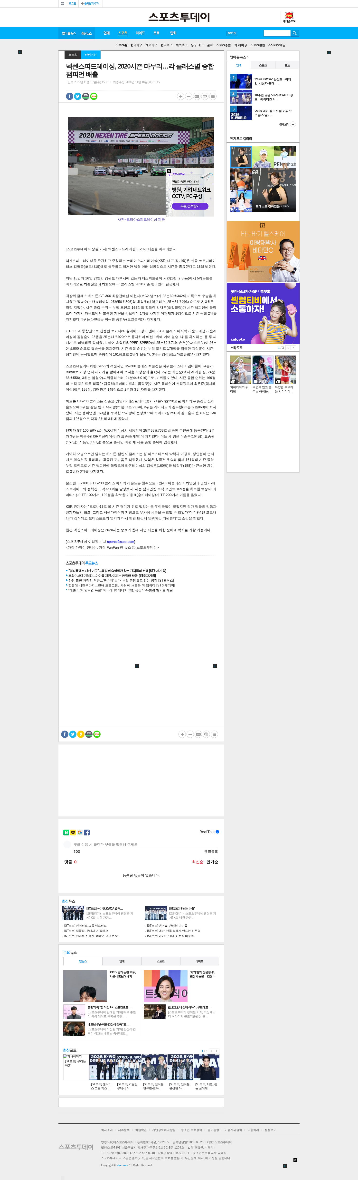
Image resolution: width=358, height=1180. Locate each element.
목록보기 (213, 96)
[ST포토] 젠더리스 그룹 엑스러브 (85, 925)
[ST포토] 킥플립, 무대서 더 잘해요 (86, 930)
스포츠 (123, 33)
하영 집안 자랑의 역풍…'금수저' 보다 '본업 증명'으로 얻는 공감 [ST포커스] (121, 580)
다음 (216, 1051)
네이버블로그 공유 (93, 96)
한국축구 (166, 45)
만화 (173, 33)
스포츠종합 (223, 45)
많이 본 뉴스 (68, 33)
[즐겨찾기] (91, 3)
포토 (156, 33)
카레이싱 (91, 54)
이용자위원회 (233, 1130)
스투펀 (289, 17)
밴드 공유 (85, 96)
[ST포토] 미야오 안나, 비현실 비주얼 (170, 936)
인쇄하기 (204, 96)
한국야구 (136, 45)
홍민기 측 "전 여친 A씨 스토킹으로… (109, 1007)
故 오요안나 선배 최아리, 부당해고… (189, 1007)
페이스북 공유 (69, 96)
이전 (211, 1051)
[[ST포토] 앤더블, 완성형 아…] (180, 1067)
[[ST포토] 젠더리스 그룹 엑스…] (102, 1067)
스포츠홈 (121, 45)
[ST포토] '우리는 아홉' (182, 908)
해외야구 (151, 45)
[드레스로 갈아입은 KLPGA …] (274, 211)
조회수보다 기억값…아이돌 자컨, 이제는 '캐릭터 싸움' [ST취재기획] (112, 575)
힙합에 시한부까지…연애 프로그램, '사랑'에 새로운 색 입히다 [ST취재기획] (121, 585)
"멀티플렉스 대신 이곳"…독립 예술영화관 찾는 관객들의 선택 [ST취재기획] (117, 571)
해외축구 (182, 45)
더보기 (287, 124)
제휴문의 (124, 1130)
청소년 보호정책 (191, 1130)
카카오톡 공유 (81, 734)
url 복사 (196, 96)
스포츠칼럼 (257, 45)
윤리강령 (213, 1130)
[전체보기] (63, 3)
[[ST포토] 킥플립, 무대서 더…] (128, 1067)
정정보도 (270, 1130)
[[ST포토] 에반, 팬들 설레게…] (206, 1067)
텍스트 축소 (188, 96)
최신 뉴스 (87, 33)
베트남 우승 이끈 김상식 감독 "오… (108, 1024)
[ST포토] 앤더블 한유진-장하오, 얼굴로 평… (92, 936)
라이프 (140, 33)
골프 (210, 45)
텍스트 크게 (180, 96)
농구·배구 (197, 45)
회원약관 (141, 1130)
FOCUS (231, 33)
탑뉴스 (82, 961)
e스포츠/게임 (276, 45)
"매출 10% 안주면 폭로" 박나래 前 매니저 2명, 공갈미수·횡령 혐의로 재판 (120, 590)
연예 (106, 33)
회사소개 (107, 1130)
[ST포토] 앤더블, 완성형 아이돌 (167, 925)
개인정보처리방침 (164, 1130)
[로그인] (72, 3)
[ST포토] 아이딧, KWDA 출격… (104, 908)
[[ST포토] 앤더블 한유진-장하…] (154, 1067)
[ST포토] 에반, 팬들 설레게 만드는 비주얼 (173, 930)
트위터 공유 (77, 96)
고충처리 (253, 1130)
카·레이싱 (240, 45)
